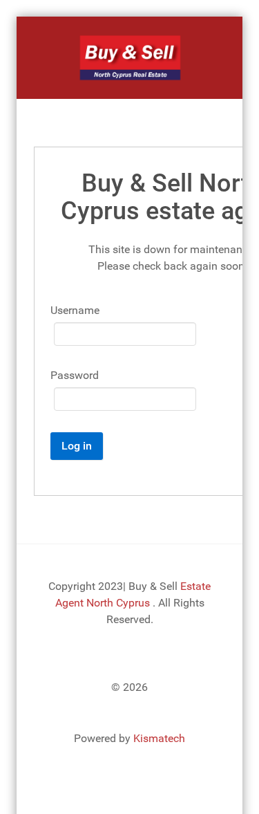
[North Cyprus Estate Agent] (129, 58)
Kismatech (159, 738)
